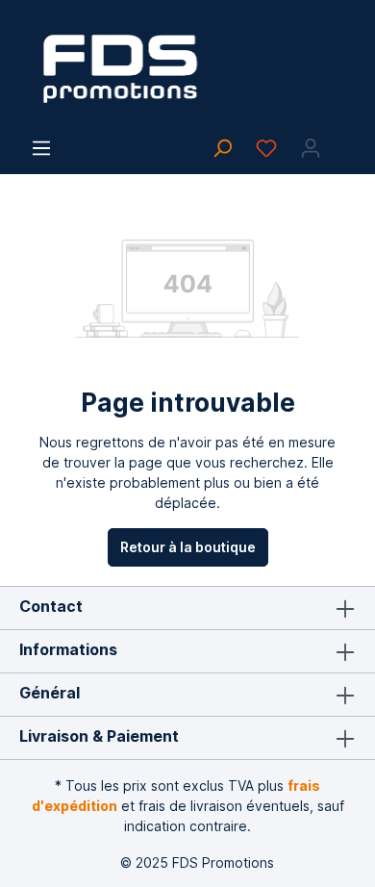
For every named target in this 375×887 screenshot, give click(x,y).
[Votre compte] (310, 148)
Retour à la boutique (188, 547)
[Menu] (41, 148)
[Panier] (344, 141)
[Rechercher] (222, 148)
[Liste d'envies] (266, 148)
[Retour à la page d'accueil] (187, 68)
